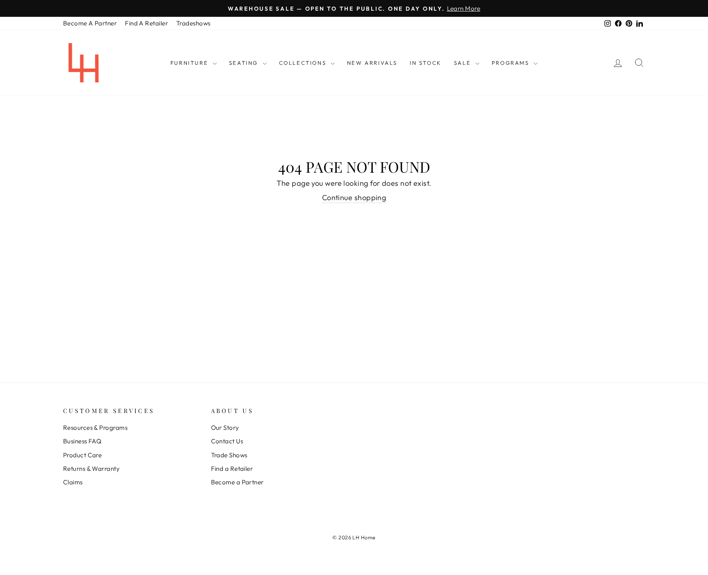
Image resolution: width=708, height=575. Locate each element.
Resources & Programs (95, 427)
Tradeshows (193, 23)
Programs (511, 62)
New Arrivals (372, 62)
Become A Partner (90, 23)
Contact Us (227, 441)
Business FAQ (82, 441)
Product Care (82, 455)
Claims (73, 482)
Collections (304, 62)
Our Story (225, 427)
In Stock (426, 62)
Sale (463, 62)
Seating (245, 62)
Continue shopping (354, 197)
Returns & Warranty (91, 468)
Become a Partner (237, 482)
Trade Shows (229, 455)
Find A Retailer (146, 23)
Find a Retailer (232, 468)
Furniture (190, 62)
